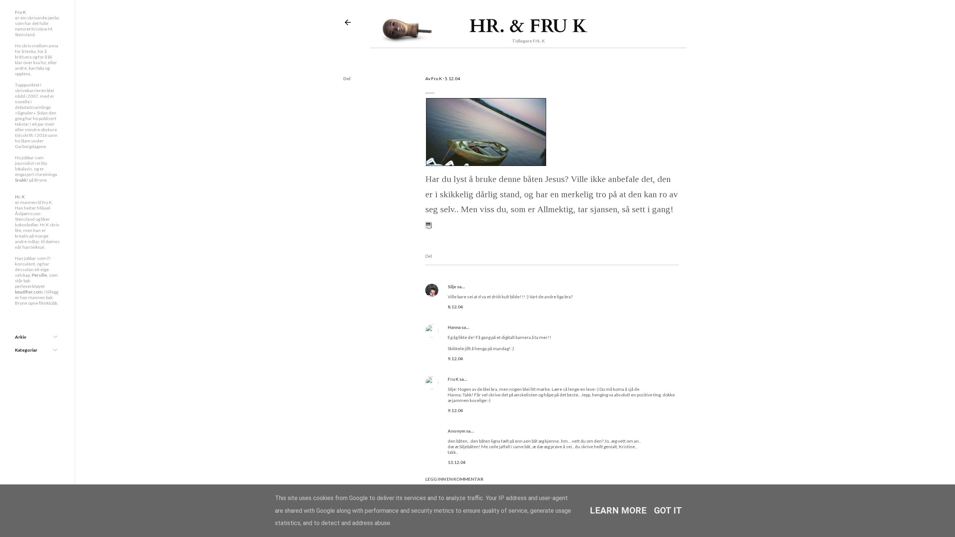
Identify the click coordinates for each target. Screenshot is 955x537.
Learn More (618, 510)
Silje (452, 286)
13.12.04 (457, 462)
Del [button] (346, 78)
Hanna (454, 327)
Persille (39, 275)
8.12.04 (455, 307)
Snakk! (21, 180)
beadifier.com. (29, 292)
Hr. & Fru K (528, 26)
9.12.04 (455, 358)
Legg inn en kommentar (454, 479)
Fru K (453, 379)
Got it (668, 510)
